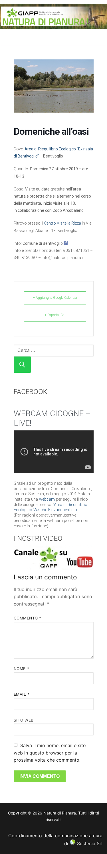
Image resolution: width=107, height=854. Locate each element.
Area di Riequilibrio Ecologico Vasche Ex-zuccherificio (50, 507)
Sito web (24, 720)
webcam (47, 499)
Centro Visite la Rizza (62, 223)
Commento (27, 618)
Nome (21, 668)
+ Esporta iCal (55, 315)
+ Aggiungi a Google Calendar (55, 298)
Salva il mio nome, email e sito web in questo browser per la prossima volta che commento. (50, 753)
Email (22, 694)
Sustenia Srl (89, 843)
